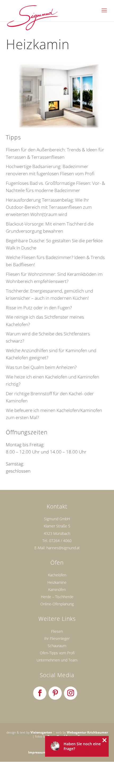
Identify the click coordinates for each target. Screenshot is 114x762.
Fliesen (57, 631)
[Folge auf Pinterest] (55, 693)
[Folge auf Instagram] (70, 693)
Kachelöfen (57, 574)
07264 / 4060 (60, 540)
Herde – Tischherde (57, 596)
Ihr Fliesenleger (57, 638)
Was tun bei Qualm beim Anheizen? (41, 367)
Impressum (37, 752)
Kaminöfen (57, 589)
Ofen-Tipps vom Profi (57, 652)
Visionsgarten (41, 732)
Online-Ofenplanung (57, 603)
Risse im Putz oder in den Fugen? (39, 308)
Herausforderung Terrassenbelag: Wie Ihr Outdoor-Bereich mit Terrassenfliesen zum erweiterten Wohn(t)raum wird (49, 207)
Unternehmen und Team (57, 660)
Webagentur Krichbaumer (87, 732)
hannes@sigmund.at (63, 547)
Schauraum (57, 645)
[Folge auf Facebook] (39, 693)
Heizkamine (57, 582)
